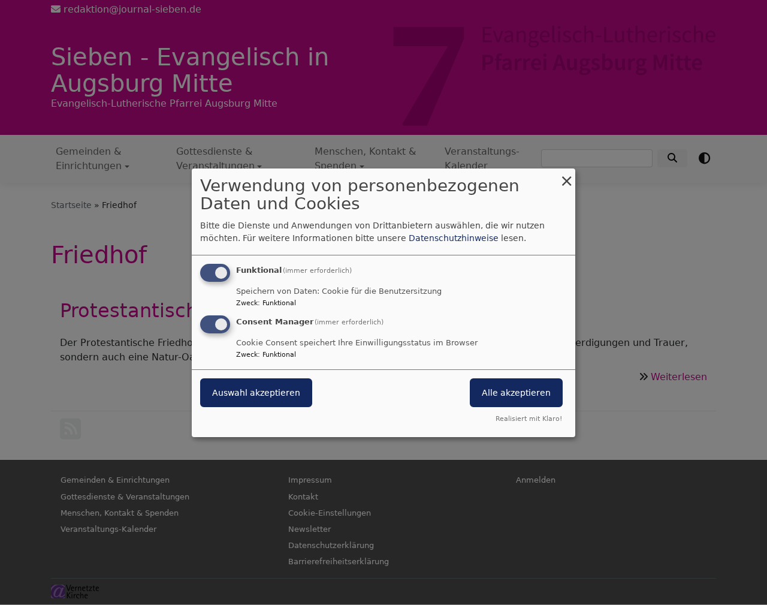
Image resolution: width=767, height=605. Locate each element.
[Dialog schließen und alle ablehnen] (566, 175)
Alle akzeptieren (516, 393)
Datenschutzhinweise (454, 238)
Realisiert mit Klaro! (529, 419)
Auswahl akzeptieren (256, 393)
